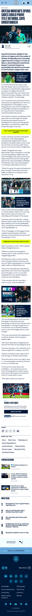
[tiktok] (26, 576)
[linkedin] (16, 581)
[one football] (21, 581)
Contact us (20, 592)
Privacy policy (21, 586)
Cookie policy (5, 592)
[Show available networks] (29, 46)
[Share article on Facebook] (14, 431)
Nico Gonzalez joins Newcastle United (16, 518)
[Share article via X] (10, 431)
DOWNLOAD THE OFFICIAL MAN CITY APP (16, 241)
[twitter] (21, 576)
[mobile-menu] (2, 3)
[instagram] (16, 576)
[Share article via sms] (2, 431)
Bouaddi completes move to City (17, 532)
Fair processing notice (7, 589)
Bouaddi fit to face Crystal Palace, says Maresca (18, 504)
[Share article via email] (17, 431)
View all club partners (16, 550)
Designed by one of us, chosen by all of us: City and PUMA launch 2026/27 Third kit (17, 525)
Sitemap (19, 595)
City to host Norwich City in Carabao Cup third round (15, 511)
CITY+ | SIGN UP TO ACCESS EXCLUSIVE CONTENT (16, 131)
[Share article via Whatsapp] (6, 431)
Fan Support (16, 608)
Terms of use (20, 589)
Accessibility (5, 586)
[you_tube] (6, 576)
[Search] (6, 3)
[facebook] (10, 581)
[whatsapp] (11, 576)
